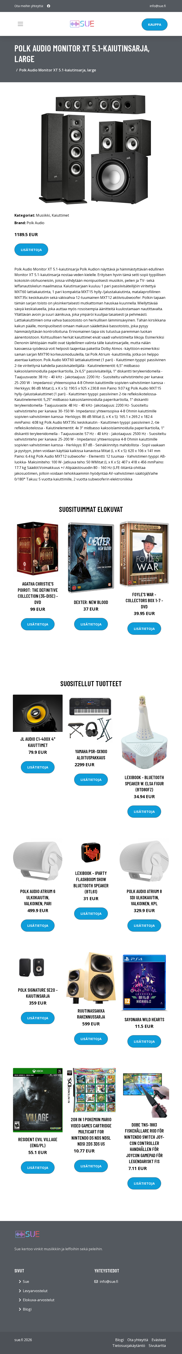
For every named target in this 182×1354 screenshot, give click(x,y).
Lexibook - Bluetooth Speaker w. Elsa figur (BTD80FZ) (144, 783)
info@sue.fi (158, 6)
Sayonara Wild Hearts (144, 1019)
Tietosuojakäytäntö (128, 1345)
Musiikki (43, 215)
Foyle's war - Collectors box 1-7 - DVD (144, 600)
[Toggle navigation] (20, 24)
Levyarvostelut (35, 1290)
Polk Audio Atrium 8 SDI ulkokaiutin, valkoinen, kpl (144, 897)
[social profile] (48, 6)
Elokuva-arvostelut (38, 1299)
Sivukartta (157, 1345)
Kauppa (154, 24)
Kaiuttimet (60, 215)
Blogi (27, 1309)
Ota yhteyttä (137, 1339)
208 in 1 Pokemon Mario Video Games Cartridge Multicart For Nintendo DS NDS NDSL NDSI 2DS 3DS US (91, 1131)
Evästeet (159, 1339)
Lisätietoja (31, 249)
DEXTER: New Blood (91, 602)
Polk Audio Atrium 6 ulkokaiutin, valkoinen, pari (37, 897)
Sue (26, 1281)
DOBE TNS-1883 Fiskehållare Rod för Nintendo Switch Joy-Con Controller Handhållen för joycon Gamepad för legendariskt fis (144, 1143)
